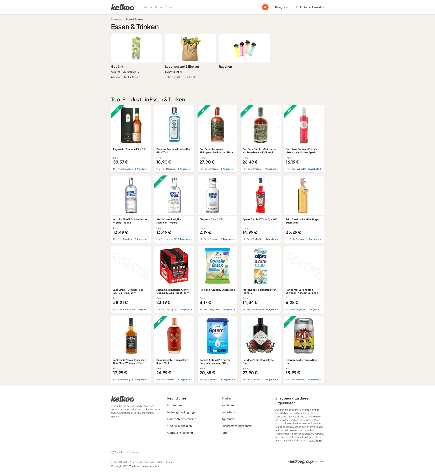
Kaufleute (227, 405)
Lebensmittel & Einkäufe (181, 77)
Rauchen (225, 66)
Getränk (117, 66)
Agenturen (228, 419)
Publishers (228, 412)
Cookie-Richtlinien (179, 426)
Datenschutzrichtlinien (181, 419)
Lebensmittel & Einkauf (182, 66)
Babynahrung (173, 71)
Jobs (224, 432)
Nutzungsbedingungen (182, 412)
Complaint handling (180, 432)
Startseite (116, 19)
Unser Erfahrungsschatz (236, 426)
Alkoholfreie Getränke (125, 71)
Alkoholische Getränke (125, 77)
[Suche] (265, 7)
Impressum (174, 405)
